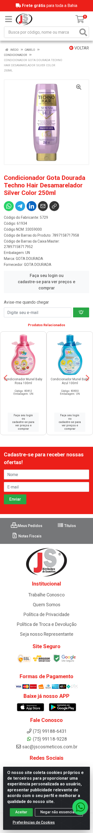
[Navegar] (5, 378)
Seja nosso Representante (46, 634)
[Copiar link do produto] (54, 206)
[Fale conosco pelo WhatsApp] (80, 807)
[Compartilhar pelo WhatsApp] (9, 206)
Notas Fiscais (30, 536)
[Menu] (8, 19)
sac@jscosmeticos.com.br (50, 746)
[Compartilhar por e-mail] (43, 206)
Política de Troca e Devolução (46, 624)
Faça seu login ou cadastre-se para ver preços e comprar (46, 281)
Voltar (81, 48)
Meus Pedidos (29, 526)
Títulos (70, 526)
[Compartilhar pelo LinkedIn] (31, 206)
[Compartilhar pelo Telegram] (20, 206)
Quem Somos (46, 604)
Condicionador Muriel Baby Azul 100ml (70, 381)
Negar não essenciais (59, 812)
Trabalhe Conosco (46, 594)
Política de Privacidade (46, 614)
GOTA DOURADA (29, 259)
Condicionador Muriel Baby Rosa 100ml (23, 381)
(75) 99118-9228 (50, 739)
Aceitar (21, 812)
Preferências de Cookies (34, 822)
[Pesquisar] (83, 32)
